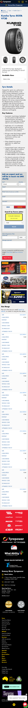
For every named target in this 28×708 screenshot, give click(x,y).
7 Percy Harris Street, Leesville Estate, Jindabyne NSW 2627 (15, 578)
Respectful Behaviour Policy (7, 701)
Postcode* (4, 201)
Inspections (4, 643)
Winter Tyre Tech (6, 629)
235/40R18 (23, 373)
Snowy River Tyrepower (15, 5)
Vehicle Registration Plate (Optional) (8, 234)
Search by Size (5, 622)
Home (4, 10)
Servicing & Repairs (6, 645)
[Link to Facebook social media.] (14, 704)
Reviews (4, 662)
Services (4, 637)
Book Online (5, 654)
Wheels (4, 631)
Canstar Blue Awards (7, 669)
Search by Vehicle (6, 620)
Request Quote (7, 257)
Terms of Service (19, 252)
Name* (4, 187)
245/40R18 (23, 392)
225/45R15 (23, 315)
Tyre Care (4, 626)
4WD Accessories (6, 639)
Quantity (21, 182)
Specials (4, 650)
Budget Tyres (5, 671)
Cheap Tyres (5, 673)
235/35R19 (23, 451)
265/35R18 (23, 412)
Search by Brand (6, 624)
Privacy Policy (9, 252)
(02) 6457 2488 (9, 582)
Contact (4, 652)
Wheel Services (5, 648)
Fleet (3, 656)
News (3, 658)
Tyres (3, 618)
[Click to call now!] (19, 2)
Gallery (4, 660)
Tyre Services (5, 646)
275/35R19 (23, 489)
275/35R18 (23, 431)
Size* (3, 182)
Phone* (10, 192)
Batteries (4, 641)
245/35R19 (23, 470)
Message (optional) (7, 240)
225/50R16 (23, 334)
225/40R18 (23, 354)
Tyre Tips (4, 627)
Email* (4, 196)
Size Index (4, 667)
